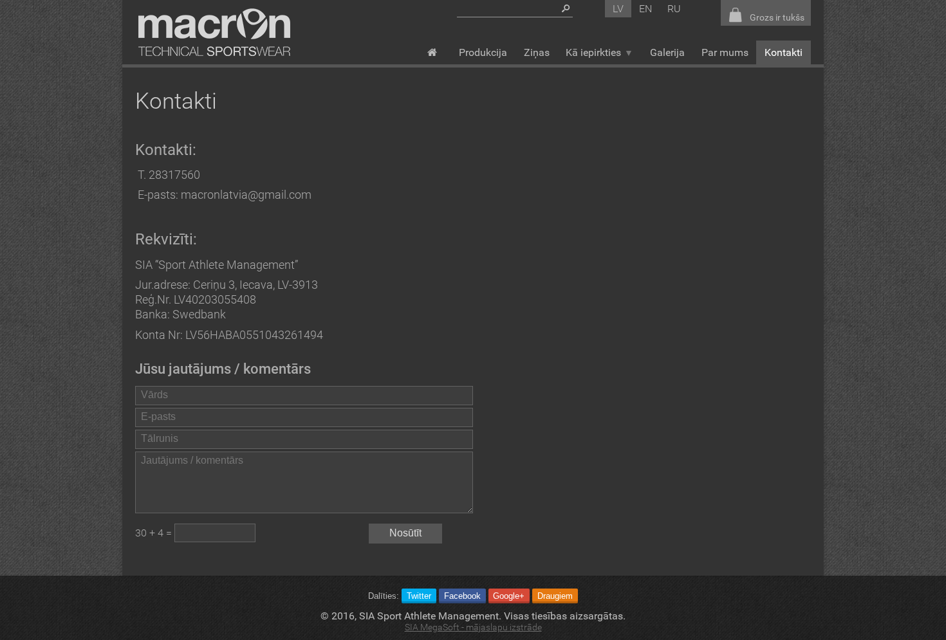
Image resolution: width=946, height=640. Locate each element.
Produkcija (483, 52)
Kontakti (783, 52)
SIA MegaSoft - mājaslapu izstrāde (473, 627)
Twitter (419, 596)
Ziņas (537, 52)
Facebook (462, 596)
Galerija (667, 52)
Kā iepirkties (593, 52)
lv (618, 9)
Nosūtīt (405, 532)
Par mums (724, 52)
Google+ (508, 596)
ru (674, 9)
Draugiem (555, 596)
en (645, 9)
